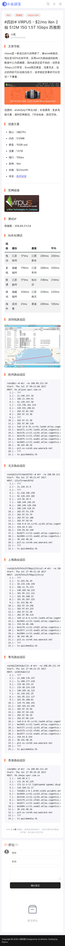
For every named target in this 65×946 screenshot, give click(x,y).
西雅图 (19, 15)
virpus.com (33, 15)
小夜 (15, 829)
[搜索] (48, 4)
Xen (8, 15)
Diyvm (5, 942)
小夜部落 (22, 939)
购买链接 (21, 176)
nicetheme (42, 939)
